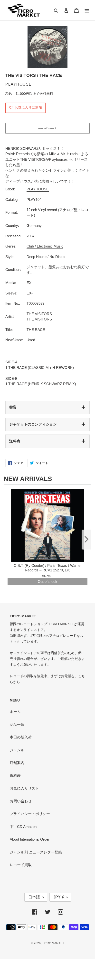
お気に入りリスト (24, 788)
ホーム (15, 712)
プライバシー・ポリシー (30, 814)
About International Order (29, 839)
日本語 (34, 897)
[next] (86, 540)
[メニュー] (87, 10)
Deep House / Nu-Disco (46, 257)
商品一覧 (17, 724)
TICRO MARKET (53, 943)
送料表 (14, 441)
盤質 (13, 407)
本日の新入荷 (21, 737)
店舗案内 (17, 763)
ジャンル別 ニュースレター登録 (36, 852)
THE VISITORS (39, 314)
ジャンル (17, 750)
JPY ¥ (58, 897)
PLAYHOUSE (38, 189)
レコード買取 (21, 865)
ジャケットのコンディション (33, 424)
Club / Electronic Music (45, 246)
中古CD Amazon (23, 827)
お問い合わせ (21, 801)
